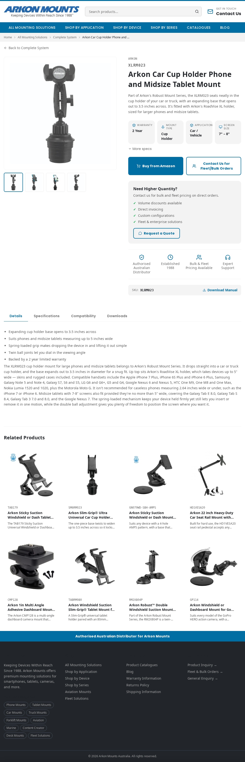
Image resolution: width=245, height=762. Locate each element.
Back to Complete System (29, 48)
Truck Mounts (38, 712)
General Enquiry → (203, 678)
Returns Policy (137, 685)
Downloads (117, 316)
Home (8, 37)
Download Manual (222, 290)
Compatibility (83, 316)
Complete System (65, 37)
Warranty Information (143, 678)
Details (16, 316)
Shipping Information (143, 691)
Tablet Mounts (41, 705)
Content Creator (33, 728)
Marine (11, 728)
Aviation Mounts (78, 691)
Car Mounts (14, 712)
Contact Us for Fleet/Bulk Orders (216, 166)
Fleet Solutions (40, 735)
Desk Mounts (15, 735)
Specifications (47, 316)
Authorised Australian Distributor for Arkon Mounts (122, 636)
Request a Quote (159, 233)
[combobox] (143, 11)
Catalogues (199, 27)
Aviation (38, 720)
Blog (225, 27)
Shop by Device (127, 27)
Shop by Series (164, 27)
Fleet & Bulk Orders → (205, 671)
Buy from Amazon (158, 166)
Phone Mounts (16, 705)
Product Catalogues (142, 665)
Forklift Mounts (16, 720)
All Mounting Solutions (32, 27)
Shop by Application (84, 27)
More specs (142, 148)
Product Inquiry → (202, 665)
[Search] (197, 11)
